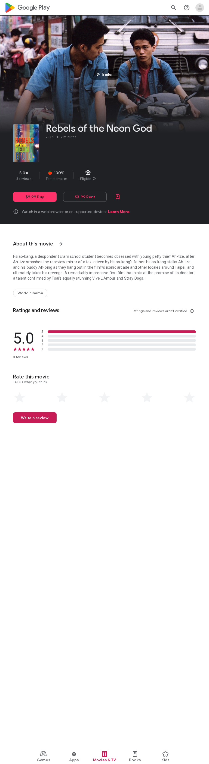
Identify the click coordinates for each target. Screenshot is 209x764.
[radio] (19, 397)
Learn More (119, 211)
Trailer (104, 74)
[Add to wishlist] (117, 196)
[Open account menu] (199, 7)
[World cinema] (30, 293)
